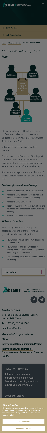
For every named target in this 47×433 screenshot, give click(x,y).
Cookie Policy (8, 415)
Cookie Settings (23, 422)
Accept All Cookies (23, 428)
